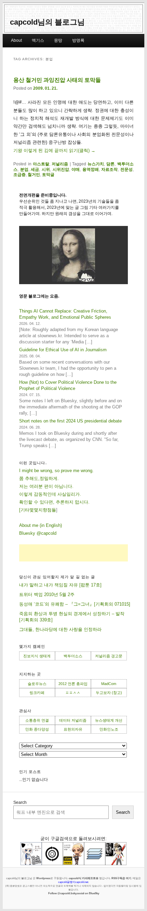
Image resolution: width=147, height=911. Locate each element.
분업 (24, 169)
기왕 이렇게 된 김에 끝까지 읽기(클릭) (54, 150)
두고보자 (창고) (109, 693)
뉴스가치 (96, 164)
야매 (75, 169)
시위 (46, 169)
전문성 (126, 169)
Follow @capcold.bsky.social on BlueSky (73, 893)
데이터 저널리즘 (72, 720)
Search (20, 802)
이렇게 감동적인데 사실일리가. (50, 494)
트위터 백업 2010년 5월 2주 (47, 594)
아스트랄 (41, 164)
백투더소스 (73, 656)
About (16, 40)
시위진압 (61, 169)
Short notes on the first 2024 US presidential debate (70, 420)
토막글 (48, 174)
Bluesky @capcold (37, 533)
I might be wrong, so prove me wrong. (56, 470)
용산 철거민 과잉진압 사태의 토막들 (57, 80)
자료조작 (109, 169)
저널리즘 (60, 164)
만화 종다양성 (37, 729)
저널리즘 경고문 (108, 656)
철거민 (34, 174)
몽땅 (58, 40)
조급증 (19, 174)
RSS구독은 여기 (121, 878)
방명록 (78, 40)
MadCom (108, 684)
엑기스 (38, 40)
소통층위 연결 (37, 720)
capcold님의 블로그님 (47, 22)
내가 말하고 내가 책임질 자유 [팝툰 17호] (60, 584)
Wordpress (43, 878)
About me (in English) (40, 525)
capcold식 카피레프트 (82, 878)
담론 (110, 164)
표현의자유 (73, 729)
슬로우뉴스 (37, 684)
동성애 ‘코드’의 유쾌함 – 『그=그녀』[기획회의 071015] (74, 604)
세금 (35, 169)
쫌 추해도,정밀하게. (39, 478)
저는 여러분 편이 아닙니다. (46, 486)
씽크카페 (36, 693)
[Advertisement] (73, 552)
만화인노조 (108, 729)
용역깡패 (90, 169)
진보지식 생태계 (37, 656)
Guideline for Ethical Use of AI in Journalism (63, 349)
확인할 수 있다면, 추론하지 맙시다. (54, 502)
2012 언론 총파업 (73, 684)
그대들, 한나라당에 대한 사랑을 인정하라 (60, 629)
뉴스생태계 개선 (108, 720)
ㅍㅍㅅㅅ (72, 693)
